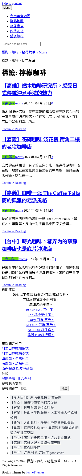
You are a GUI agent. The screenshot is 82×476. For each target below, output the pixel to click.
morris (19, 103)
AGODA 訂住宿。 (41, 330)
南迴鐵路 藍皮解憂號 (17, 368)
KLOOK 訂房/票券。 (41, 325)
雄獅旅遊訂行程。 (41, 335)
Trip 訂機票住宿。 (41, 315)
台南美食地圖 (20, 16)
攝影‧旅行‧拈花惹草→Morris (25, 52)
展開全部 (8, 378)
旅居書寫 (17, 26)
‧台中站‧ (10, 259)
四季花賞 (17, 31)
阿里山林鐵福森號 (15, 353)
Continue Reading (14, 129)
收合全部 (24, 378)
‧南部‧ (8, 103)
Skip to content (12, 3)
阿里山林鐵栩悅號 (15, 348)
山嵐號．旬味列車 (15, 358)
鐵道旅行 (17, 36)
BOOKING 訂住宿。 (41, 310)
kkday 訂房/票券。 (41, 320)
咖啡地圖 (17, 21)
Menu (6, 7)
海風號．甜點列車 (15, 363)
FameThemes (35, 472)
